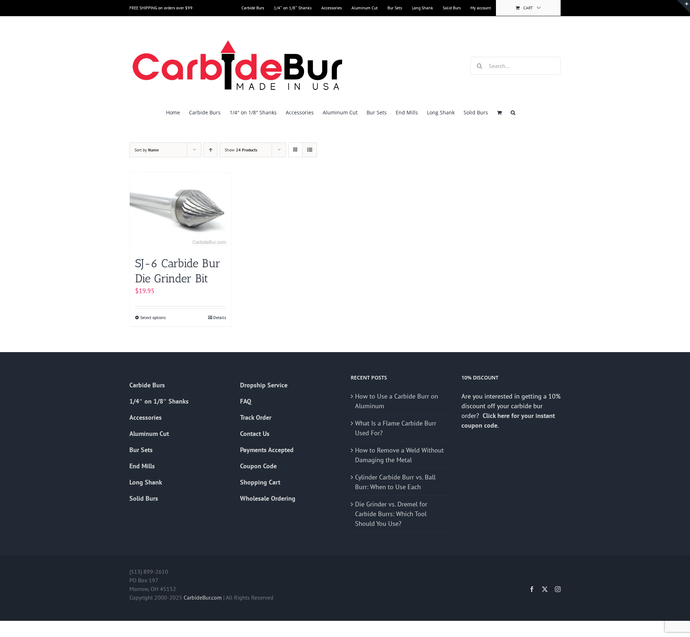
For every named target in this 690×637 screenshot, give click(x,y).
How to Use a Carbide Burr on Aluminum (396, 401)
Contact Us (255, 433)
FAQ (245, 401)
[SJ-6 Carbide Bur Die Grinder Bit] (180, 211)
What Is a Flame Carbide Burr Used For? (395, 428)
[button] (513, 112)
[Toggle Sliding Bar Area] (683, 6)
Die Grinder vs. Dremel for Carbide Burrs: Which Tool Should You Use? (391, 514)
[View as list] (310, 150)
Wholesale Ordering (267, 498)
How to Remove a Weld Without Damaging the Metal (399, 455)
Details (219, 317)
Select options (153, 317)
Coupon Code (258, 466)
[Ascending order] (210, 149)
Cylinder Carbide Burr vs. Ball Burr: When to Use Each (395, 482)
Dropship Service (264, 385)
